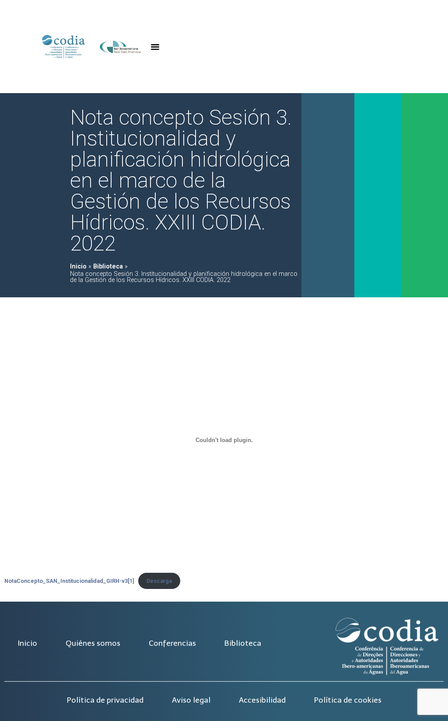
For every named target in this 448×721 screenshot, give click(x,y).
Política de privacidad (105, 700)
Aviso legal (191, 700)
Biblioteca (108, 266)
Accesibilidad (262, 700)
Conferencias (172, 643)
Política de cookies (348, 700)
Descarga (159, 581)
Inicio (78, 266)
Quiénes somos (93, 643)
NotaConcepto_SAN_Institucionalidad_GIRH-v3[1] (69, 581)
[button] (155, 47)
